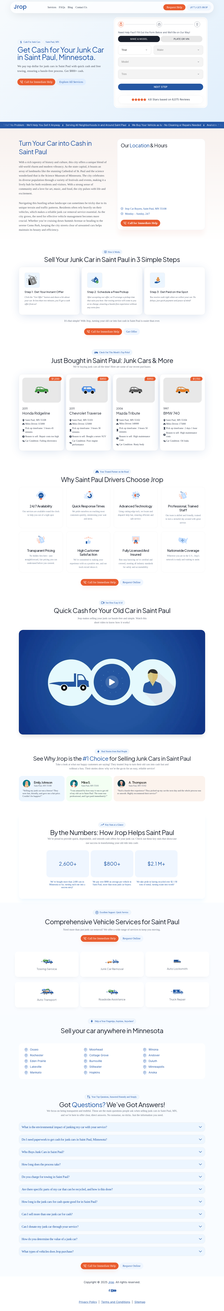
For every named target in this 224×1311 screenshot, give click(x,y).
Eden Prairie (38, 1061)
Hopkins (94, 1072)
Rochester (36, 1055)
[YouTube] (114, 1291)
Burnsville (95, 1061)
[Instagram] (112, 1291)
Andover (154, 1055)
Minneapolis (156, 1066)
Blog (70, 7)
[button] (112, 682)
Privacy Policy (88, 1302)
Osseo (34, 1049)
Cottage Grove (99, 1055)
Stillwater (95, 1066)
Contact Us (81, 7)
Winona (153, 1049)
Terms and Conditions (115, 1302)
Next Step (160, 86)
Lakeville (35, 1066)
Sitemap (139, 1302)
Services (52, 7)
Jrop (111, 1282)
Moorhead (96, 1049)
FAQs (62, 7)
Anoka (153, 1072)
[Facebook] (109, 1291)
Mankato (35, 1072)
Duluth (153, 1061)
